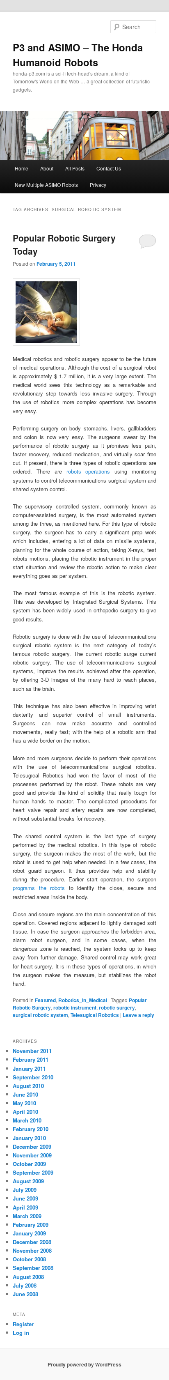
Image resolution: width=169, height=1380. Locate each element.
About (46, 168)
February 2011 (30, 1059)
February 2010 (30, 1129)
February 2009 (30, 1224)
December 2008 (32, 1242)
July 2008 (25, 1285)
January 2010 (29, 1138)
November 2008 (32, 1250)
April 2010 (25, 1112)
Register (23, 1324)
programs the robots (39, 888)
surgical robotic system (40, 1015)
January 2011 (29, 1068)
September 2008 (33, 1268)
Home (21, 168)
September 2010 (33, 1077)
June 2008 (25, 1294)
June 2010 (25, 1094)
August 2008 (28, 1277)
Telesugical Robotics (95, 1015)
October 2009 (29, 1164)
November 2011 (32, 1051)
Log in (21, 1332)
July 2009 (25, 1190)
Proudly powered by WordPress (84, 1364)
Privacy (98, 184)
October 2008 (29, 1259)
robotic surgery (117, 1007)
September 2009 (33, 1172)
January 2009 (29, 1233)
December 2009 (32, 1146)
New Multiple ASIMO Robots (46, 184)
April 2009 (25, 1207)
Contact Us (108, 168)
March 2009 (27, 1216)
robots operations (88, 471)
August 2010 (28, 1086)
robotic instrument (74, 1007)
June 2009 (25, 1198)
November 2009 (32, 1155)
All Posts (74, 168)
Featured (45, 1000)
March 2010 (27, 1120)
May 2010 (24, 1103)
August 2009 (28, 1181)
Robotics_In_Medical (82, 1000)
